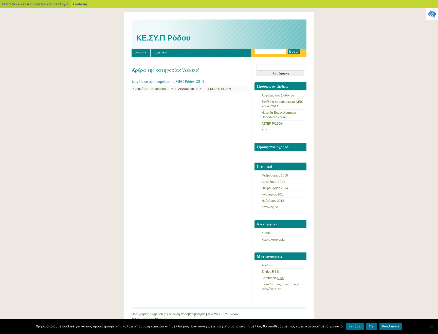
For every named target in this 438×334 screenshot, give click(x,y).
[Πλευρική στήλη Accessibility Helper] (432, 14)
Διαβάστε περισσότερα (150, 89)
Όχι (371, 326)
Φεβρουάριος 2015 (275, 175)
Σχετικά (160, 52)
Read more (390, 326)
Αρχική (141, 52)
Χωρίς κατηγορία (273, 239)
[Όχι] (431, 326)
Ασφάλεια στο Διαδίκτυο (278, 95)
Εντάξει (355, 326)
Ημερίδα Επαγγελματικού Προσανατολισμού (279, 115)
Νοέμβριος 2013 (273, 201)
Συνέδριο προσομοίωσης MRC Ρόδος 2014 (168, 81)
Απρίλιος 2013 (272, 207)
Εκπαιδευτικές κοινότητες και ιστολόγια (35, 4)
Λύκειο (266, 233)
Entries (270, 271)
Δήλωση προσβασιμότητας (187, 314)
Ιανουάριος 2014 (273, 194)
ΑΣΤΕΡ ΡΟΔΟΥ (272, 123)
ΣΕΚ (264, 130)
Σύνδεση (79, 4)
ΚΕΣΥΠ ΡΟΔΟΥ (221, 89)
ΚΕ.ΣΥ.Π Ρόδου (163, 38)
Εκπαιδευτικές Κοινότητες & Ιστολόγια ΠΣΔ (280, 287)
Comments (273, 278)
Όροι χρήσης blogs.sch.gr (149, 314)
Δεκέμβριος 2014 (273, 182)
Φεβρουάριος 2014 (275, 188)
